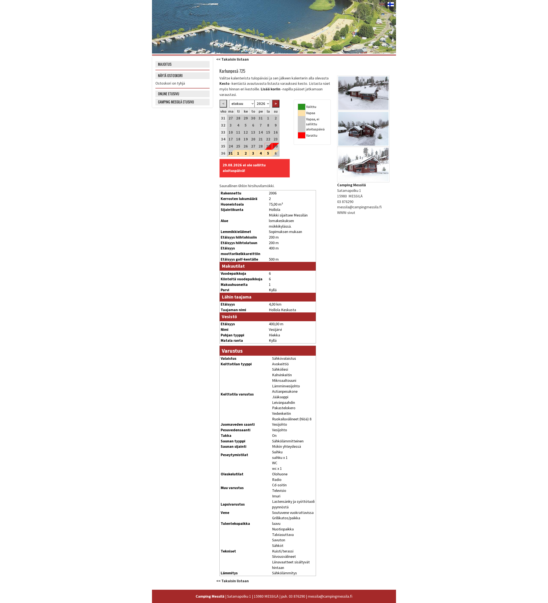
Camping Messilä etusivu (176, 101)
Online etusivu (168, 93)
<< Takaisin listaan (232, 59)
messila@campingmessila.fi (359, 206)
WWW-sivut (346, 212)
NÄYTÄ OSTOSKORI (170, 75)
